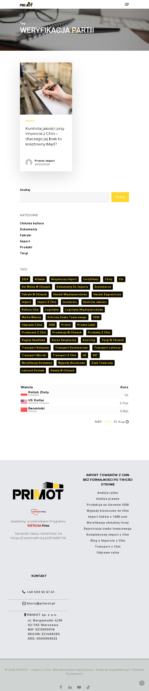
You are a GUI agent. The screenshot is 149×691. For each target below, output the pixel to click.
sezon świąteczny (64, 340)
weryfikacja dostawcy (37, 362)
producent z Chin (34, 332)
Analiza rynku (107, 493)
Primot (66, 324)
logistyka (52, 309)
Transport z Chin (64, 355)
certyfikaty (90, 279)
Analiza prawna (107, 499)
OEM (52, 324)
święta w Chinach (62, 370)
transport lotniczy (107, 347)
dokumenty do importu (72, 286)
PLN (107, 421)
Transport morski (34, 355)
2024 (25, 279)
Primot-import (45, 160)
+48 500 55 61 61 (41, 592)
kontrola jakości (95, 302)
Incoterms (70, 302)
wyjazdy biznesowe (71, 362)
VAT (95, 355)
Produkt (26, 247)
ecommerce (103, 286)
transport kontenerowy (71, 347)
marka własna (31, 317)
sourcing (89, 340)
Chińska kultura (32, 223)
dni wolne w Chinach (36, 286)
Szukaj (25, 190)
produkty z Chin (99, 332)
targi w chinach (113, 340)
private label (86, 324)
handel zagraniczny (107, 294)
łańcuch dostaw (33, 370)
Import (30, 120)
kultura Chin (30, 309)
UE (84, 355)
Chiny (108, 279)
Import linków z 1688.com (107, 516)
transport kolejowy (35, 347)
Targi (24, 253)
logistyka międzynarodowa (84, 309)
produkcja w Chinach (67, 332)
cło (121, 279)
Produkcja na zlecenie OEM (108, 504)
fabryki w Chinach (34, 294)
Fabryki (25, 235)
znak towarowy (102, 362)
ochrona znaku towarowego (67, 317)
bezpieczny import (64, 279)
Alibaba (40, 279)
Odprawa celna (32, 324)
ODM (96, 317)
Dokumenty (28, 229)
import (26, 302)
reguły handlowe (33, 340)
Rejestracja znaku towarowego (108, 528)
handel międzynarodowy (70, 294)
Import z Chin (46, 302)
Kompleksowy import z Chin (107, 534)
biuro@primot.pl (41, 603)
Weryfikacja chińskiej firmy (108, 522)
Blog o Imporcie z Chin (107, 540)
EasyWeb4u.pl (119, 669)
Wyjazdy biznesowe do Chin (108, 510)
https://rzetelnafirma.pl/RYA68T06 (38, 538)
